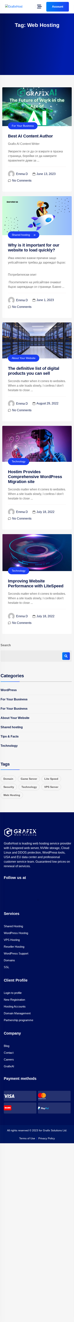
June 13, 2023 (46, 174)
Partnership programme (18, 1020)
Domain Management (17, 1013)
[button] (38, 900)
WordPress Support (16, 953)
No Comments (21, 180)
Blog (6, 1045)
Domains (9, 960)
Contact (8, 1052)
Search (6, 645)
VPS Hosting (12, 939)
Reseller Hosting (14, 946)
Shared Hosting (13, 926)
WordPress (9, 690)
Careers (9, 1059)
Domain (8, 778)
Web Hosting (11, 795)
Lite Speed (51, 778)
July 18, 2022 (45, 512)
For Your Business (23, 125)
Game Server (29, 778)
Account (57, 6)
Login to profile (13, 992)
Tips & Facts (10, 736)
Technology (18, 461)
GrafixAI (9, 1066)
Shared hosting (21, 234)
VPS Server (51, 786)
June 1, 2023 (45, 300)
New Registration (14, 999)
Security (8, 786)
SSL (6, 967)
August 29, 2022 (47, 403)
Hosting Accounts (15, 1006)
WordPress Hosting (16, 933)
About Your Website (23, 358)
